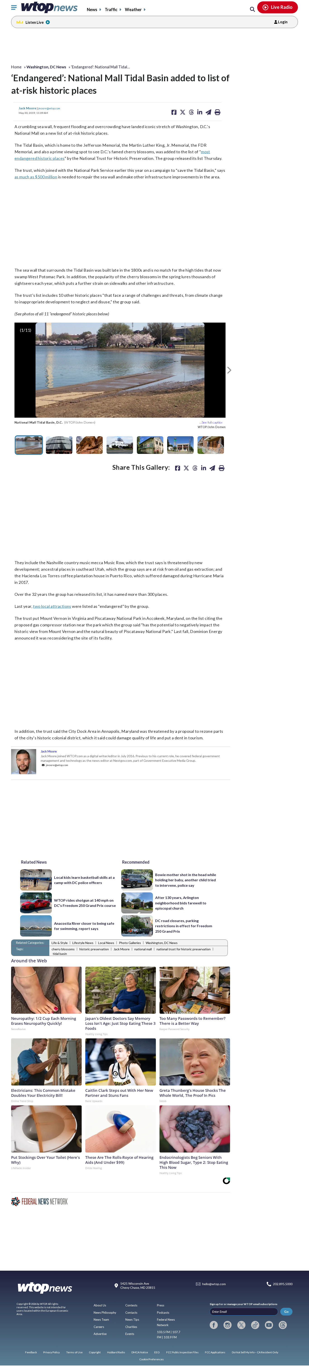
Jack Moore (28, 108)
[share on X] (186, 468)
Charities (131, 1327)
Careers (99, 1327)
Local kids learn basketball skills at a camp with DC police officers (84, 880)
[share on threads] (195, 468)
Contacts (131, 1312)
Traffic (111, 9)
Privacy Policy (51, 1352)
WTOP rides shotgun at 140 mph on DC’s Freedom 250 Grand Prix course (85, 903)
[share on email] (212, 468)
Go (286, 1311)
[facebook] (214, 1325)
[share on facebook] (177, 468)
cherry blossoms (63, 949)
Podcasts (163, 1312)
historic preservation (94, 949)
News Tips (132, 1319)
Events (129, 1334)
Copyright (95, 1352)
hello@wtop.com (214, 1284)
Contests (131, 1305)
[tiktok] (255, 1325)
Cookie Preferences (151, 1359)
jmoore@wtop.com (49, 108)
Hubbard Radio (116, 1352)
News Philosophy (105, 1312)
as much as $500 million (35, 176)
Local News (106, 943)
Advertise (100, 1334)
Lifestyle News (82, 943)
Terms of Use (74, 1352)
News (92, 9)
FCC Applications (215, 1352)
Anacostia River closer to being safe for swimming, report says (84, 926)
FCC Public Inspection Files (182, 1352)
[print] (221, 468)
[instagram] (227, 1325)
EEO (157, 1352)
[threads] (283, 1325)
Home (16, 67)
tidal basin (60, 954)
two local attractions (52, 606)
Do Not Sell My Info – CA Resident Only (255, 1352)
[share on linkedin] (203, 468)
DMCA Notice (139, 1352)
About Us (100, 1305)
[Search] (252, 9)
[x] (241, 1325)
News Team (101, 1319)
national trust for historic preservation (184, 949)
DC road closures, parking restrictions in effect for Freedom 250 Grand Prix (183, 925)
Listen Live (35, 22)
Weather (133, 9)
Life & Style (60, 943)
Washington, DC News (162, 943)
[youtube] (269, 1325)
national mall (143, 949)
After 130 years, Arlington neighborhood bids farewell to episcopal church (180, 902)
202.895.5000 (282, 1284)
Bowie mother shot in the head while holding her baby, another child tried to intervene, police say (185, 879)
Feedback (31, 1352)
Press (160, 1305)
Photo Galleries (130, 943)
